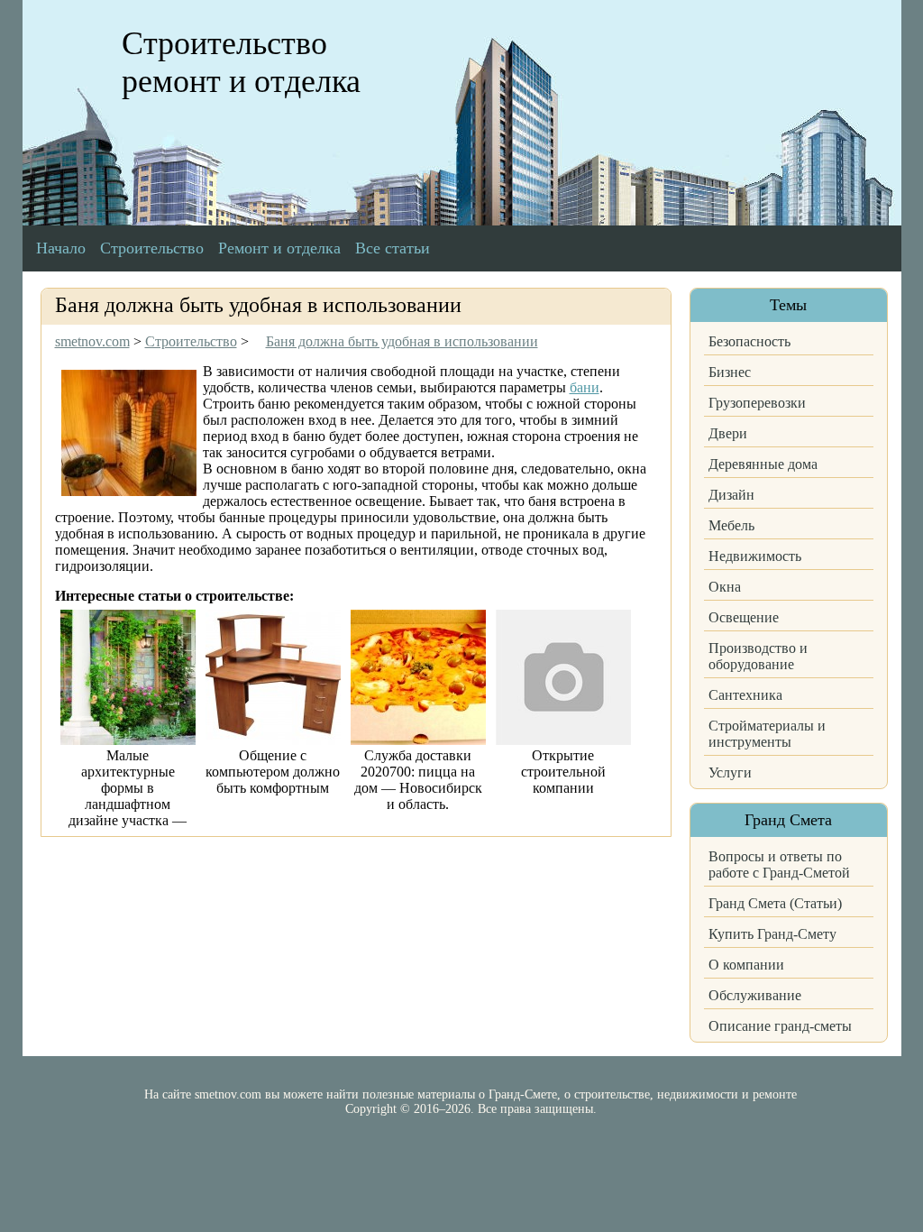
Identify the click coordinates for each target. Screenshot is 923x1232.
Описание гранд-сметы (780, 1026)
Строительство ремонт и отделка (241, 62)
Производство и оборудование (758, 656)
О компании (746, 964)
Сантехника (745, 695)
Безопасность (749, 341)
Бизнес (729, 372)
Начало (61, 248)
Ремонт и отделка (279, 248)
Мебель (731, 525)
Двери (727, 433)
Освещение (743, 617)
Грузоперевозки (757, 402)
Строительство (152, 248)
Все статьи (392, 248)
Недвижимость (754, 556)
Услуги (730, 772)
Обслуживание (754, 995)
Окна (724, 586)
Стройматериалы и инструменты (767, 733)
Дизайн (731, 494)
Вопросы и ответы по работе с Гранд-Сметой (779, 864)
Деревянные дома (763, 464)
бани (584, 387)
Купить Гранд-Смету (772, 934)
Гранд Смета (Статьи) (775, 903)
